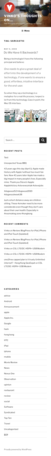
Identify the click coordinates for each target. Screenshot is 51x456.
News (7, 368)
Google (7, 323)
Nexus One (9, 373)
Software (8, 407)
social (7, 401)
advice (7, 296)
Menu (27, 31)
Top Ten (8, 418)
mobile (7, 357)
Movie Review (10, 362)
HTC (6, 340)
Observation (10, 379)
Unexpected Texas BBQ (15, 163)
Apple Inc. (8, 318)
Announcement (11, 307)
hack (6, 329)
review (7, 396)
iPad (6, 346)
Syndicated (9, 412)
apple (6, 312)
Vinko (7, 230)
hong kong (9, 334)
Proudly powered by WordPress (17, 449)
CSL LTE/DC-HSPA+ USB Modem (29, 248)
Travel (7, 423)
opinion (7, 384)
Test (6, 157)
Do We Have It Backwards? (21, 52)
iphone (7, 351)
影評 (6, 435)
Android (8, 301)
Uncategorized (11, 429)
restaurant (9, 390)
